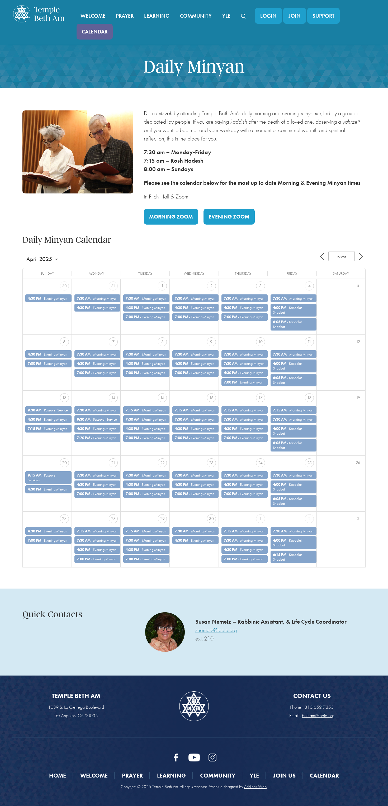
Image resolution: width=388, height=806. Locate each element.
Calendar (94, 31)
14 (113, 397)
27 (64, 518)
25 (309, 462)
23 (211, 462)
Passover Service (56, 410)
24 (260, 462)
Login (268, 15)
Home (57, 775)
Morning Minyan (105, 298)
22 (162, 462)
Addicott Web (255, 786)
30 (64, 286)
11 (309, 341)
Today (342, 256)
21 (113, 462)
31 (113, 286)
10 (260, 341)
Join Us (284, 775)
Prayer (125, 15)
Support (323, 15)
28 (113, 518)
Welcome (93, 15)
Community (196, 15)
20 (64, 462)
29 (162, 518)
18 (309, 397)
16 (211, 397)
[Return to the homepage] (39, 13)
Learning (156, 15)
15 (162, 397)
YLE (226, 15)
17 (260, 397)
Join (294, 15)
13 (64, 397)
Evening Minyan (55, 298)
